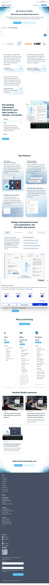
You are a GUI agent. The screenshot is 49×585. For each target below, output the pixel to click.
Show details (42, 300)
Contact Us (4, 487)
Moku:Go (6, 308)
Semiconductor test (19, 232)
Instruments (4, 479)
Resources (4, 481)
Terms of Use (5, 491)
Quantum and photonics (7, 232)
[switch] (18, 296)
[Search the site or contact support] (36, 1)
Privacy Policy (5, 489)
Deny (9, 304)
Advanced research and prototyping (41, 232)
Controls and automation (30, 232)
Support (4, 483)
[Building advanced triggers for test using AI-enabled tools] (12, 439)
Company (4, 485)
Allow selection (24, 304)
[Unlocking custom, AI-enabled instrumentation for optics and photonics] (12, 410)
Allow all (40, 304)
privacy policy (29, 289)
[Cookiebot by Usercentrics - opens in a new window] (38, 280)
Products (4, 477)
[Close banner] (47, 280)
